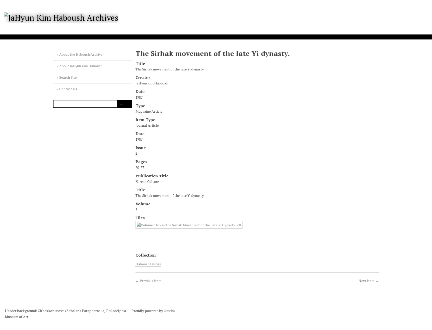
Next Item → (368, 280)
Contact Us (68, 88)
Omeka (169, 310)
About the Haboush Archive (80, 54)
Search (128, 104)
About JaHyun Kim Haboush (80, 65)
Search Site (68, 77)
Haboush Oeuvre (148, 264)
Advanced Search (120, 104)
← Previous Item (149, 280)
